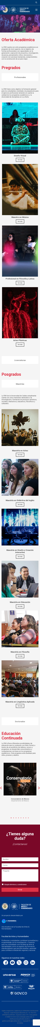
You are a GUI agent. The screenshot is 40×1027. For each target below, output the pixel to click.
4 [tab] (19, 818)
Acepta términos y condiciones (15, 884)
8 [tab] (29, 818)
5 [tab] (21, 818)
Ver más (20, 160)
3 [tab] (16, 818)
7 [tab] (26, 818)
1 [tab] (11, 818)
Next (38, 789)
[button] (2, 7)
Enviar (20, 890)
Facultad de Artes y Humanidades (15, 936)
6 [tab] (24, 818)
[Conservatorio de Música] (20, 779)
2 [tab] (14, 818)
